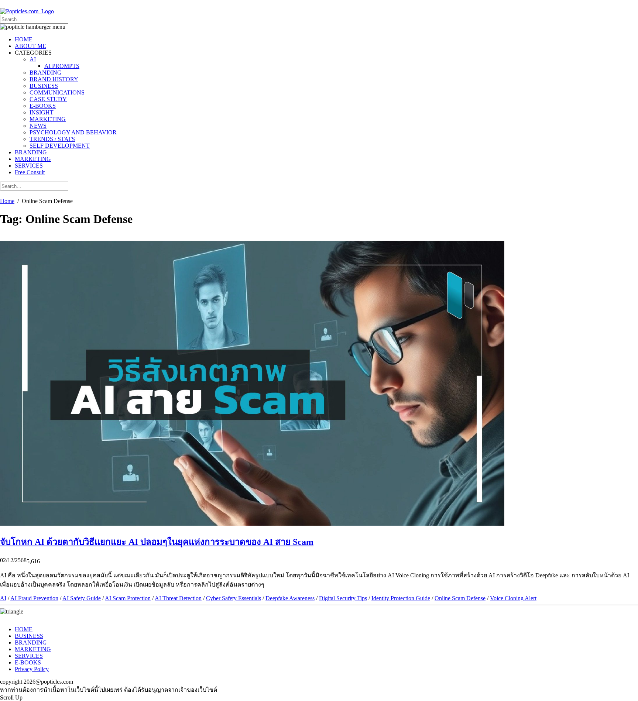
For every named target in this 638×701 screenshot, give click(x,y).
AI (33, 59)
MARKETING (48, 119)
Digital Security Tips (343, 598)
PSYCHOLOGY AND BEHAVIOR (73, 132)
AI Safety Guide (81, 598)
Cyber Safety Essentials (233, 598)
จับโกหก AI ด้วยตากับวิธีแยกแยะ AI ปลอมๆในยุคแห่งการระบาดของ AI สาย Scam (156, 542)
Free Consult (30, 172)
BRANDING (46, 72)
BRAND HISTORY (54, 79)
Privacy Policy (32, 669)
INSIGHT (42, 112)
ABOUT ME (30, 46)
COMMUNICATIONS (57, 92)
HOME (23, 39)
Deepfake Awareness (290, 598)
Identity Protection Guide (400, 598)
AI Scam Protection (128, 598)
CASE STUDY (48, 99)
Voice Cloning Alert (513, 598)
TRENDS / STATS (52, 139)
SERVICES (29, 165)
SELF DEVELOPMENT (60, 145)
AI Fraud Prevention (34, 598)
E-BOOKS (43, 106)
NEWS (38, 126)
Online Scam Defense (460, 598)
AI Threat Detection (178, 598)
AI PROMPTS (61, 66)
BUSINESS (44, 86)
